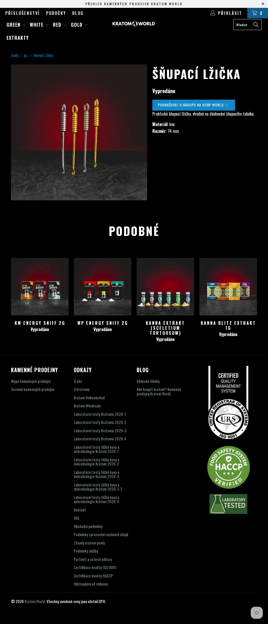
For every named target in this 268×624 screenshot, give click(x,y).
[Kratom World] (134, 23)
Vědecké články (148, 381)
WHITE (37, 24)
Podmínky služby (86, 551)
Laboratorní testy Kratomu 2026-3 (100, 430)
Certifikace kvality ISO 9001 (95, 567)
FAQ (76, 518)
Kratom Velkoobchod (89, 397)
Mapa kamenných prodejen (31, 381)
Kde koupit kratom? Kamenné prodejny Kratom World (159, 391)
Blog (77, 13)
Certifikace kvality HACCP (93, 575)
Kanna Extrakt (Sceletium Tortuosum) (165, 286)
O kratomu (82, 389)
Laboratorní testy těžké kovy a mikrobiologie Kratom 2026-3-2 (98, 487)
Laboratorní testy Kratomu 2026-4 (100, 438)
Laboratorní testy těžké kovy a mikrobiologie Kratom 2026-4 (96, 499)
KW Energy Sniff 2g (40, 286)
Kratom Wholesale (87, 406)
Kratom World (35, 601)
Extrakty (18, 37)
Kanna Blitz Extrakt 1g (228, 286)
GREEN (14, 24)
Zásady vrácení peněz (89, 543)
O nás (78, 381)
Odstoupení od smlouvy (91, 584)
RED (58, 24)
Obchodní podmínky (88, 526)
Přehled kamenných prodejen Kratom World (134, 4)
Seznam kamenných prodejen (32, 389)
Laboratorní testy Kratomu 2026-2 (100, 422)
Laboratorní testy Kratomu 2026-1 (100, 414)
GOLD (77, 24)
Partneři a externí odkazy (93, 559)
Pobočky (56, 13)
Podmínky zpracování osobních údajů (101, 534)
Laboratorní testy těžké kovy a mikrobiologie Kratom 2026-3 (96, 474)
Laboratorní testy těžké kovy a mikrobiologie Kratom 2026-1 (96, 449)
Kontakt (80, 510)
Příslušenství (22, 13)
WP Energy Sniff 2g (102, 286)
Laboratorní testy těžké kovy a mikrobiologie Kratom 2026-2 (96, 462)
